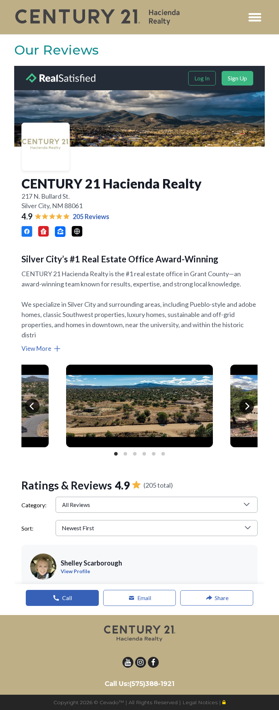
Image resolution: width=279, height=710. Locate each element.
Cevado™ (112, 702)
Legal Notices (200, 702)
